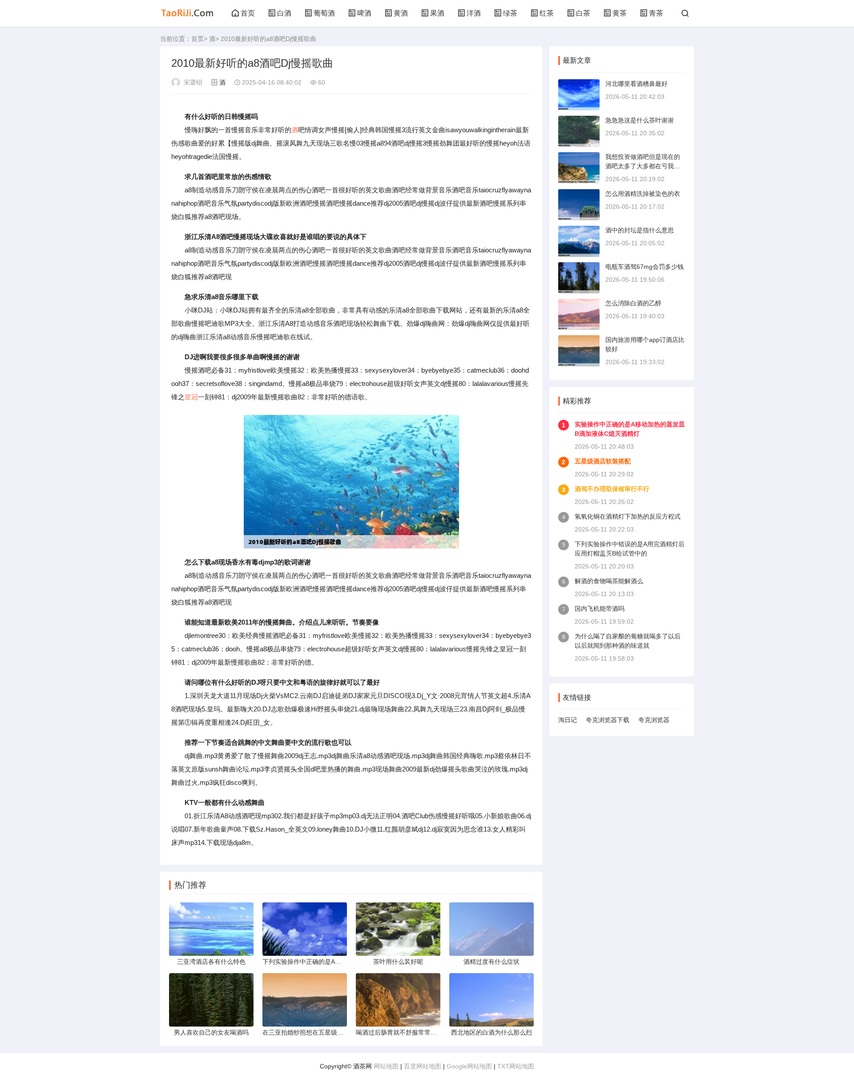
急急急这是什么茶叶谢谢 (639, 120)
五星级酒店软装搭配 (603, 461)
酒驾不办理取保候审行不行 (612, 488)
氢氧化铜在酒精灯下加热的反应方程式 (628, 516)
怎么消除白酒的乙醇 (633, 303)
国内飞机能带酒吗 (599, 608)
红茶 (547, 13)
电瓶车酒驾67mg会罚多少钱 (644, 266)
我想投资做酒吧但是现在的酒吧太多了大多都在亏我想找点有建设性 (642, 166)
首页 (248, 13)
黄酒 (401, 13)
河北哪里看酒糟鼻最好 (636, 83)
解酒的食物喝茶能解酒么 (609, 581)
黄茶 (619, 13)
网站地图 (386, 1066)
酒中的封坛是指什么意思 (639, 230)
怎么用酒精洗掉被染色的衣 (642, 193)
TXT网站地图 (515, 1066)
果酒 (437, 13)
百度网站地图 (422, 1066)
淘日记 (567, 719)
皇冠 (191, 397)
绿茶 (510, 13)
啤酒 (364, 13)
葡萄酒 (324, 13)
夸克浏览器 (653, 719)
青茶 (656, 13)
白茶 (583, 13)
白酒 (284, 13)
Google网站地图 (469, 1066)
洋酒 (474, 13)
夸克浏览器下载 (607, 719)
